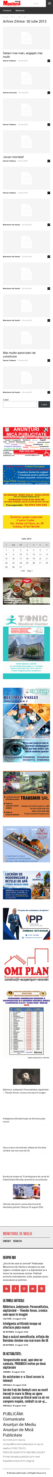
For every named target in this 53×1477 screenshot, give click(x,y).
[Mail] (32, 1288)
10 (20, 554)
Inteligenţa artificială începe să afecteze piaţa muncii (24, 1120)
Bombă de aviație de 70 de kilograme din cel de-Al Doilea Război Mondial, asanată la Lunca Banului (26, 1178)
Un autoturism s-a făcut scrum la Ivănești (23, 1378)
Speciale (7, 1385)
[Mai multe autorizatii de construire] (26, 337)
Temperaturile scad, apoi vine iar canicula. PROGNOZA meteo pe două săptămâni (24, 1364)
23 (13, 562)
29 (6, 567)
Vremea (7, 1372)
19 (34, 558)
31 (20, 567)
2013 (13, 17)
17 (20, 558)
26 (34, 562)
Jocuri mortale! (13, 157)
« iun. (22, 570)
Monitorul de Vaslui (11, 225)
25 (27, 562)
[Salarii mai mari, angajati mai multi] (26, 38)
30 (13, 567)
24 (20, 562)
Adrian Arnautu (10, 92)
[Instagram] (24, 1288)
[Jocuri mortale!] (26, 141)
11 (27, 554)
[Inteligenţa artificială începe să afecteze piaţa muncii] (26, 1106)
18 (27, 558)
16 (13, 558)
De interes (8, 1332)
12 (34, 554)
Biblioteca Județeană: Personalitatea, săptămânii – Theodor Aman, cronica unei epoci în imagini (26, 1091)
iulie (19, 17)
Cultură (7, 1319)
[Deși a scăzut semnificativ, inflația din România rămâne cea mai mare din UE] (26, 1135)
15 (6, 558)
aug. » (30, 570)
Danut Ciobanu (9, 61)
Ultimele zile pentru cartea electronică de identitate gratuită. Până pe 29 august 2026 (23, 1205)
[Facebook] (15, 1288)
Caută (6, 399)
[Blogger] (6, 1288)
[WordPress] (41, 1288)
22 (6, 562)
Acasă (5, 17)
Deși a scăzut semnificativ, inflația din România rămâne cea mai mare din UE (24, 1149)
